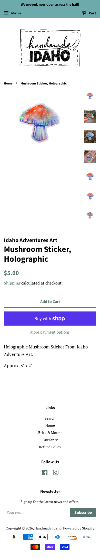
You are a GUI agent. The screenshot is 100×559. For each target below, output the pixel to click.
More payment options (50, 332)
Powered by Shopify (78, 528)
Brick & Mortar (50, 432)
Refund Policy (50, 446)
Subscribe (83, 512)
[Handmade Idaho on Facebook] (45, 473)
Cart (92, 13)
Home (8, 83)
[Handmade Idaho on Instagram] (55, 473)
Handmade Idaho (48, 528)
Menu (15, 13)
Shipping (12, 283)
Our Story (50, 439)
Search (50, 418)
